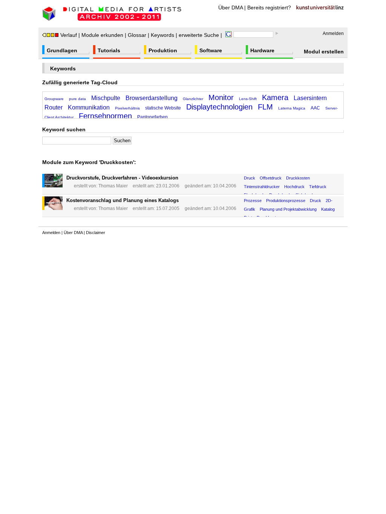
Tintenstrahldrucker (262, 186)
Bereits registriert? (269, 8)
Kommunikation (89, 107)
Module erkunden (102, 35)
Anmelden (333, 33)
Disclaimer (95, 232)
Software (210, 50)
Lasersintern (310, 98)
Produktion (163, 50)
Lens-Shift (248, 99)
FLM (265, 107)
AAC (315, 108)
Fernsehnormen (105, 116)
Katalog (328, 209)
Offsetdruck (271, 178)
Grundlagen (62, 50)
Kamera (275, 97)
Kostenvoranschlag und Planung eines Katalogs (122, 200)
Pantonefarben (152, 117)
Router (53, 107)
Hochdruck (294, 186)
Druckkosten (298, 178)
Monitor (221, 97)
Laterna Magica (291, 108)
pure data (77, 99)
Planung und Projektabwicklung (288, 209)
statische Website (163, 108)
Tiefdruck (317, 186)
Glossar (137, 35)
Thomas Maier (113, 186)
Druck (249, 178)
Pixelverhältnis (127, 108)
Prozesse (253, 200)
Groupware (54, 99)
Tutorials (109, 50)
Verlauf (68, 35)
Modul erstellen (324, 52)
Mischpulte (105, 98)
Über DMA (230, 8)
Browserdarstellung (152, 98)
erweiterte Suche (199, 35)
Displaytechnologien (219, 107)
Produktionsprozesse (285, 200)
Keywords (162, 35)
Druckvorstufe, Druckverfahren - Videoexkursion (122, 178)
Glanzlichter (193, 99)
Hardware (262, 50)
